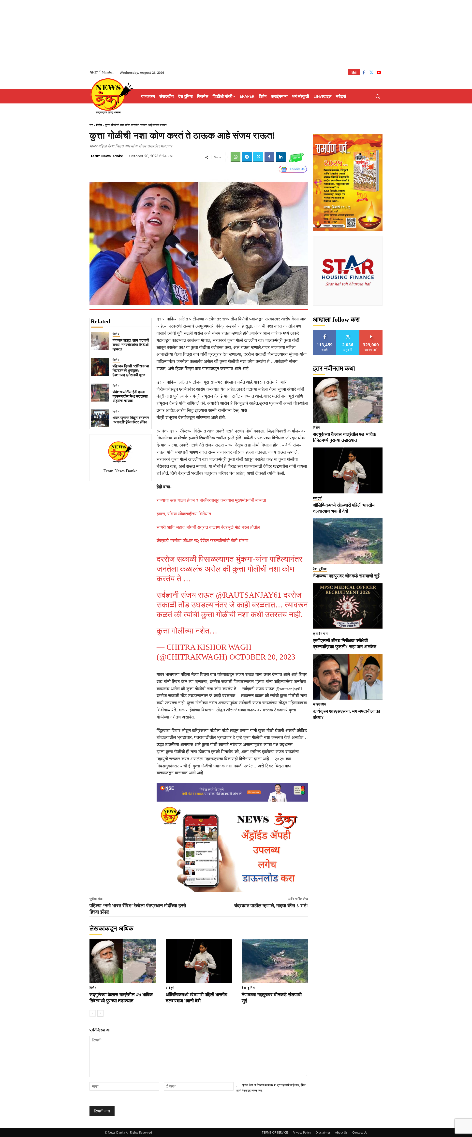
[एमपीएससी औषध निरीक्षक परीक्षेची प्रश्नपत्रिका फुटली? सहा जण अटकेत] (348, 606)
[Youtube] (379, 73)
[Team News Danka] (120, 452)
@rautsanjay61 (248, 594)
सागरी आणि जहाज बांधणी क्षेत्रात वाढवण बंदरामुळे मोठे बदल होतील (208, 527)
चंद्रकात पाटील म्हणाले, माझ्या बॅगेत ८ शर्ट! (271, 905)
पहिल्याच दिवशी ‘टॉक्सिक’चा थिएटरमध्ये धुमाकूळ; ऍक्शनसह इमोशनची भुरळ (131, 370)
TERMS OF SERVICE (275, 1132)
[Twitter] (371, 73)
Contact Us (359, 1132)
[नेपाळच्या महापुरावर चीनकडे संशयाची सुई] (275, 961)
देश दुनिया (249, 988)
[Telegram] (247, 157)
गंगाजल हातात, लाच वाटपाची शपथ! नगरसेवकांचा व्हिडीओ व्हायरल (131, 344)
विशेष (99, 125)
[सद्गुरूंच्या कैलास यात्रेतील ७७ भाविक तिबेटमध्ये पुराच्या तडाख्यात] (122, 961)
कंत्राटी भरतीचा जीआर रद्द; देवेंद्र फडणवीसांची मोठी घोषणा (202, 540)
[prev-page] (92, 1013)
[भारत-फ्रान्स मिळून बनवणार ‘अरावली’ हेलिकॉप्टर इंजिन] (100, 418)
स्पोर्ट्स (170, 988)
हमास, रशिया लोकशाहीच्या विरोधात (184, 513)
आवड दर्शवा (324, 332)
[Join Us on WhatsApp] (296, 157)
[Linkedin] (281, 157)
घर (91, 125)
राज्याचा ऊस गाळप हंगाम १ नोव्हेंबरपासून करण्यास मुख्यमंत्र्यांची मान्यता (211, 500)
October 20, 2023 (262, 656)
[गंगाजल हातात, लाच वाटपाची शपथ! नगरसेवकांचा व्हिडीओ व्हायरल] (100, 341)
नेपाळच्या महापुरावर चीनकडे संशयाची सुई (346, 575)
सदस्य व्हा (371, 332)
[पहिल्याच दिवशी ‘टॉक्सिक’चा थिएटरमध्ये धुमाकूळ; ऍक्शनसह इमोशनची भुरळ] (100, 367)
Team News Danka (106, 156)
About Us (341, 1132)
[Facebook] (364, 73)
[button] (377, 96)
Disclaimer (323, 1132)
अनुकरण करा (347, 332)
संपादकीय (319, 704)
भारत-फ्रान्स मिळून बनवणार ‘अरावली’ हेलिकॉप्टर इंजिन (131, 420)
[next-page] (100, 1013)
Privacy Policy (302, 1132)
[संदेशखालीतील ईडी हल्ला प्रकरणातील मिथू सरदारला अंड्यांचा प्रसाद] (100, 393)
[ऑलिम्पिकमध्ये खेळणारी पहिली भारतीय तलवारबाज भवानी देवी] (199, 961)
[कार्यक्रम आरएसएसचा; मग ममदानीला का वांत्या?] (348, 677)
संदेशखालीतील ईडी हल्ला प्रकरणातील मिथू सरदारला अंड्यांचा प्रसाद (130, 396)
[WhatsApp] (235, 157)
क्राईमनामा (321, 633)
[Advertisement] (236, 34)
